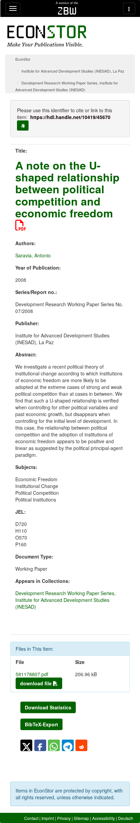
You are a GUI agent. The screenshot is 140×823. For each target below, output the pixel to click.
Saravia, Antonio (33, 255)
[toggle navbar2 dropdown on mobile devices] (129, 8)
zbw (67, 10)
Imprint (47, 818)
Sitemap (81, 818)
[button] (26, 745)
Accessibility (103, 818)
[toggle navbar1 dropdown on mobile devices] (12, 8)
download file (36, 683)
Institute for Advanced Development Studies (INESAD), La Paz (72, 71)
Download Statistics (48, 707)
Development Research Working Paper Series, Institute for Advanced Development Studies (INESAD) (65, 600)
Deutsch (125, 818)
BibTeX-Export (41, 724)
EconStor (23, 59)
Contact (31, 818)
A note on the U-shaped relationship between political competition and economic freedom (67, 189)
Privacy (64, 818)
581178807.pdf (32, 674)
